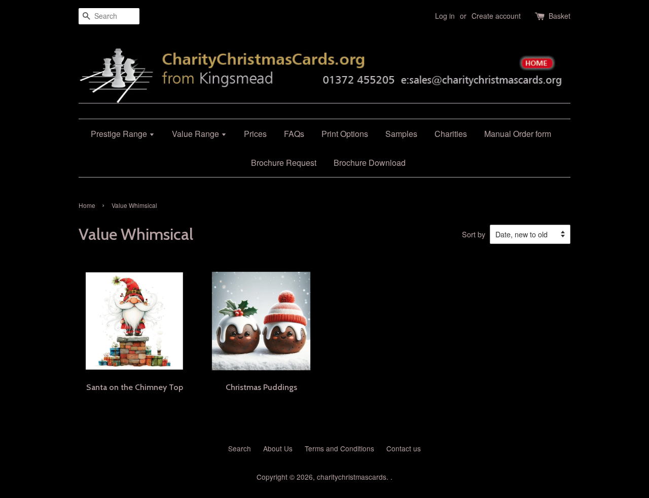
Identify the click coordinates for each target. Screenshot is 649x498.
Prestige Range (120, 133)
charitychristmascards (351, 477)
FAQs (294, 133)
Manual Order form (517, 133)
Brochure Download (370, 162)
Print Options (344, 133)
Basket (559, 16)
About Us (278, 448)
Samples (401, 133)
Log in (445, 16)
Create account (496, 16)
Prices (255, 133)
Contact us (403, 448)
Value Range (196, 133)
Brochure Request (283, 162)
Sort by (473, 234)
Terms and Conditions (339, 448)
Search (239, 448)
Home (87, 205)
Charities (451, 133)
